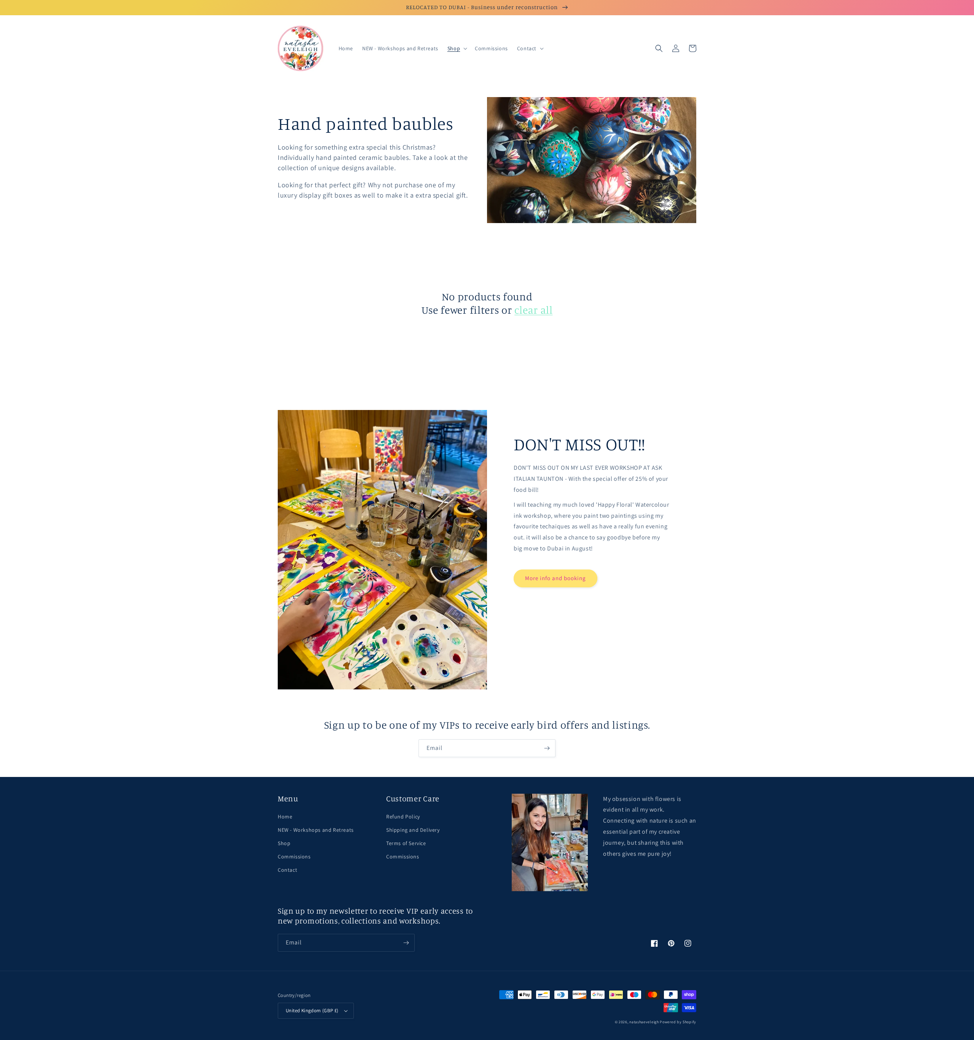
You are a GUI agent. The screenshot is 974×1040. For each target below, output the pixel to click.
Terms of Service (406, 843)
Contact (287, 869)
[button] (456, 48)
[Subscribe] (546, 748)
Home (285, 816)
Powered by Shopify (678, 1021)
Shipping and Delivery (413, 829)
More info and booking (555, 578)
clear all (533, 309)
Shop (284, 843)
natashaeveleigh (644, 1021)
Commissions (294, 856)
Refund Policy (403, 816)
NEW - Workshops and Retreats (316, 829)
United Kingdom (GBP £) (312, 1010)
